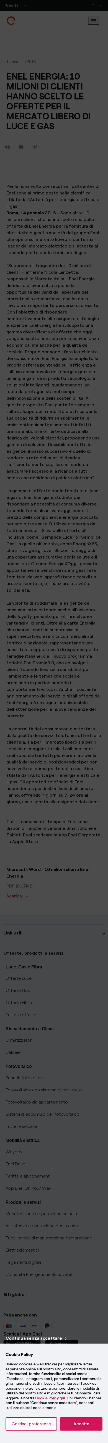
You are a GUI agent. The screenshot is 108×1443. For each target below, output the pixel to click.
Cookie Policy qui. (50, 1398)
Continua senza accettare (34, 1338)
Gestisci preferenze (31, 1423)
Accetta (81, 1423)
